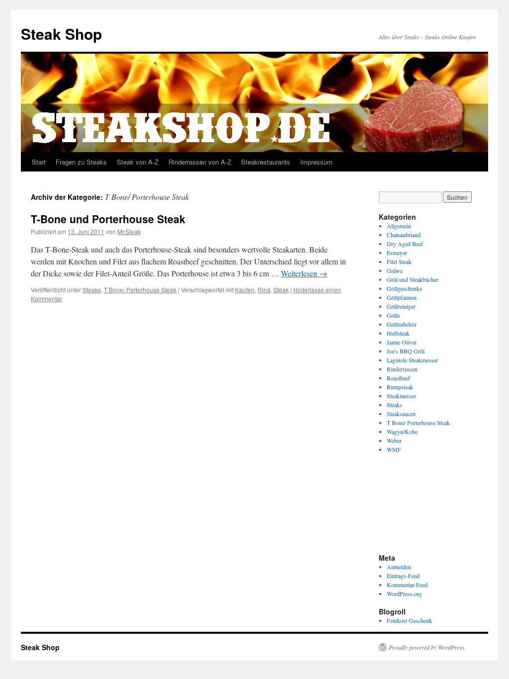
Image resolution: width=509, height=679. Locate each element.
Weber (394, 440)
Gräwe (395, 270)
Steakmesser (401, 396)
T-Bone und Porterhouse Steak (108, 218)
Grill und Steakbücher (412, 279)
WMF (394, 449)
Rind (263, 289)
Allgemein (399, 226)
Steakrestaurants (265, 162)
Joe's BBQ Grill (405, 351)
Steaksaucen (401, 414)
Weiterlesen (304, 273)
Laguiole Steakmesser (412, 360)
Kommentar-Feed (407, 585)
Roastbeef (398, 378)
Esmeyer (397, 252)
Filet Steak (399, 261)
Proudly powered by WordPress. (427, 647)
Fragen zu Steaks (81, 162)
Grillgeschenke (404, 288)
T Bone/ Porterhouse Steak (140, 289)
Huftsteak (398, 333)
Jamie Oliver (402, 342)
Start (39, 162)
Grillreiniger (401, 306)
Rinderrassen (402, 369)
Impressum (316, 162)
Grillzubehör (402, 324)
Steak (281, 289)
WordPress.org (404, 593)
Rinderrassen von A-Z (200, 162)
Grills (393, 315)
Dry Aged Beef (405, 244)
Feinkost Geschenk (409, 620)
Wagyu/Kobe (402, 431)
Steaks (92, 289)
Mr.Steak (129, 231)
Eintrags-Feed (403, 576)
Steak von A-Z (138, 162)
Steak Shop (61, 33)
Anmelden (399, 567)
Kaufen (244, 289)
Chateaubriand (404, 235)
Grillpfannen (402, 297)
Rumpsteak (400, 387)
